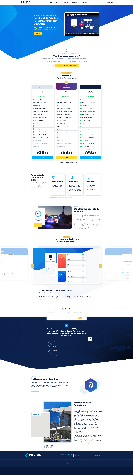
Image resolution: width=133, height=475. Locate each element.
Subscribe (97, 455)
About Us (49, 463)
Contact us (84, 2)
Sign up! (38, 33)
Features (66, 2)
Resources (74, 2)
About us (58, 2)
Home (51, 2)
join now (38, 224)
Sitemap (91, 463)
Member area (110, 2)
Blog (74, 463)
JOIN (42, 157)
